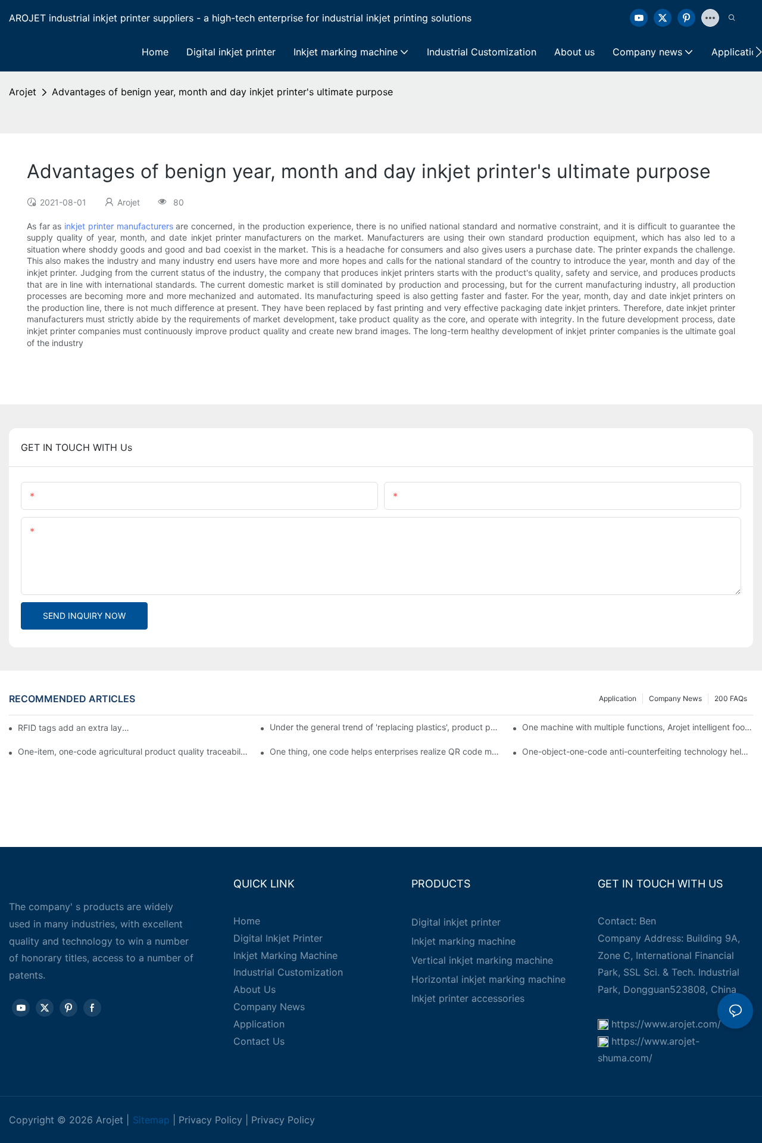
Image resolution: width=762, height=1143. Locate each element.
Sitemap (151, 1120)
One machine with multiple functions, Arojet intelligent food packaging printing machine (637, 727)
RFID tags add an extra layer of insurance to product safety (74, 727)
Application (617, 698)
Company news (675, 698)
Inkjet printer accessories (467, 998)
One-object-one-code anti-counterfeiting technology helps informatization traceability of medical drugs (637, 751)
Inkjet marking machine (463, 941)
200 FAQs (730, 698)
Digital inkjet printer (456, 922)
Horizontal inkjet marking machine (488, 979)
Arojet (22, 92)
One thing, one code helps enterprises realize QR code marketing (385, 751)
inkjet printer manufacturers (118, 226)
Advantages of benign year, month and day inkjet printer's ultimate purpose (222, 92)
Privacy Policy (210, 1120)
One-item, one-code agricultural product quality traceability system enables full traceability (133, 751)
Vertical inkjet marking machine (482, 960)
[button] (758, 51)
